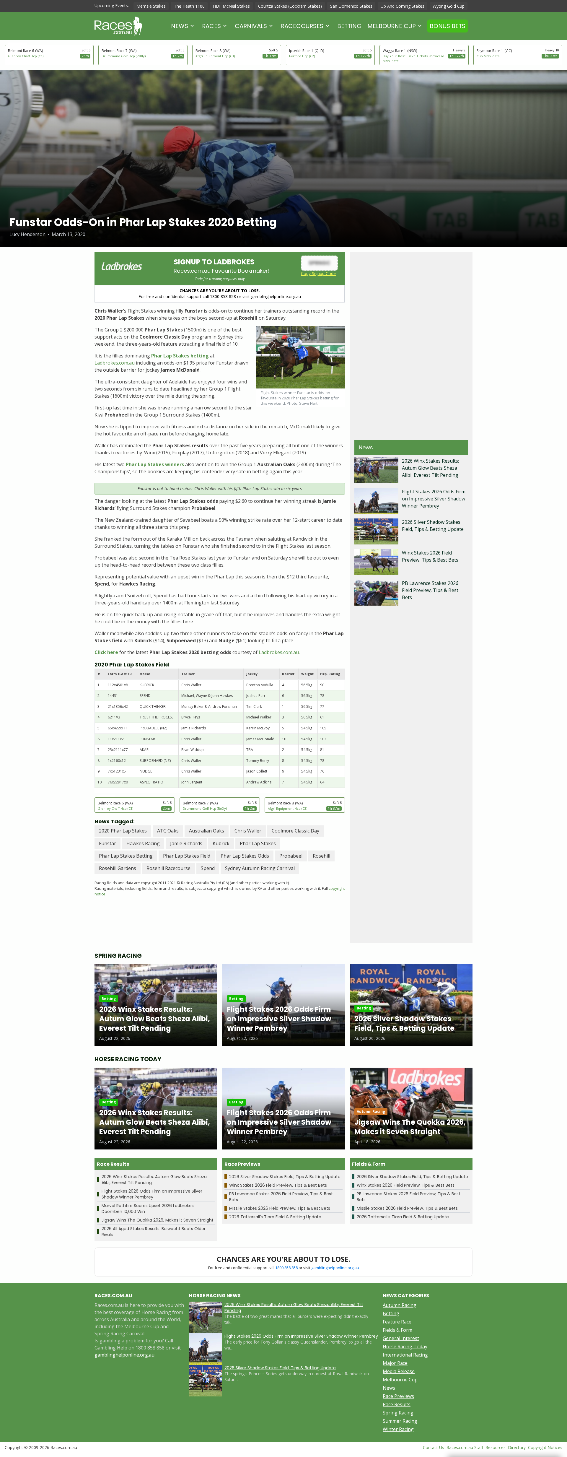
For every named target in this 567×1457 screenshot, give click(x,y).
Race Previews (398, 1396)
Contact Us (433, 1447)
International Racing (405, 1355)
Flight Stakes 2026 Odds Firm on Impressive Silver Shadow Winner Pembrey (433, 498)
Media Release (399, 1371)
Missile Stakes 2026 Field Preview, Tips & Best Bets (279, 1208)
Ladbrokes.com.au (114, 363)
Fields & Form (397, 1330)
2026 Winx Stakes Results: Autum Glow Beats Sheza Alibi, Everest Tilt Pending (430, 468)
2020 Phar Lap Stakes (123, 830)
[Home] (118, 26)
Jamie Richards (186, 843)
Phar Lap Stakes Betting (126, 856)
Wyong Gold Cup (449, 6)
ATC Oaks (168, 830)
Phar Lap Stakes (258, 843)
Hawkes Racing (143, 843)
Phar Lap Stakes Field (186, 856)
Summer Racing (400, 1421)
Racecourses (302, 26)
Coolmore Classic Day (295, 830)
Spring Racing (398, 1412)
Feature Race (397, 1321)
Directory (517, 1447)
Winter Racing (398, 1429)
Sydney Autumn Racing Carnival (260, 868)
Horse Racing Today (405, 1346)
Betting (349, 26)
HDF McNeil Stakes (231, 6)
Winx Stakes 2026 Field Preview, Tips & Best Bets (278, 1185)
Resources (495, 1447)
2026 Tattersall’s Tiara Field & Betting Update (275, 1217)
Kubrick (221, 843)
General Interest (401, 1338)
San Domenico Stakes (351, 6)
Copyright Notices (545, 1447)
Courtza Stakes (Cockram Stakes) (290, 6)
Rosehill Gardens (117, 868)
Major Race (395, 1363)
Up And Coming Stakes (402, 6)
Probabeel (290, 856)
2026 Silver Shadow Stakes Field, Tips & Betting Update (284, 1177)
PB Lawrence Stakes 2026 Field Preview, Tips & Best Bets (430, 590)
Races (211, 26)
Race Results (396, 1404)
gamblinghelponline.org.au (335, 1267)
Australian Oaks (206, 830)
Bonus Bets (447, 26)
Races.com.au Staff (465, 1447)
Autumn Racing (399, 1305)
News (179, 26)
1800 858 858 (286, 1267)
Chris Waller (247, 830)
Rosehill (321, 856)
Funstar (107, 843)
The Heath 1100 (189, 6)
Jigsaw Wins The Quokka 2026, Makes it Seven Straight (158, 1220)
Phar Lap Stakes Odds (245, 856)
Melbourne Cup (391, 26)
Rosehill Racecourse (168, 868)
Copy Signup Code (318, 273)
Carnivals (251, 26)
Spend (208, 868)
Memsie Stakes (151, 6)
